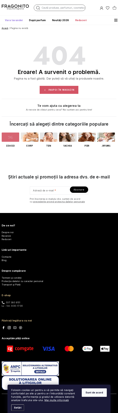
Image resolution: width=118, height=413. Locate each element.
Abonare (79, 189)
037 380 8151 (13, 302)
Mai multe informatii (56, 400)
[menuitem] (14, 20)
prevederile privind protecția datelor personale (59, 201)
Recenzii (6, 236)
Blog (4, 260)
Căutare (38, 9)
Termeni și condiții (12, 277)
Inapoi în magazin (61, 89)
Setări (17, 407)
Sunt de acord (94, 392)
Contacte (7, 257)
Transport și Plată (11, 284)
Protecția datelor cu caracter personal (22, 281)
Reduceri (7, 239)
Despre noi (8, 232)
